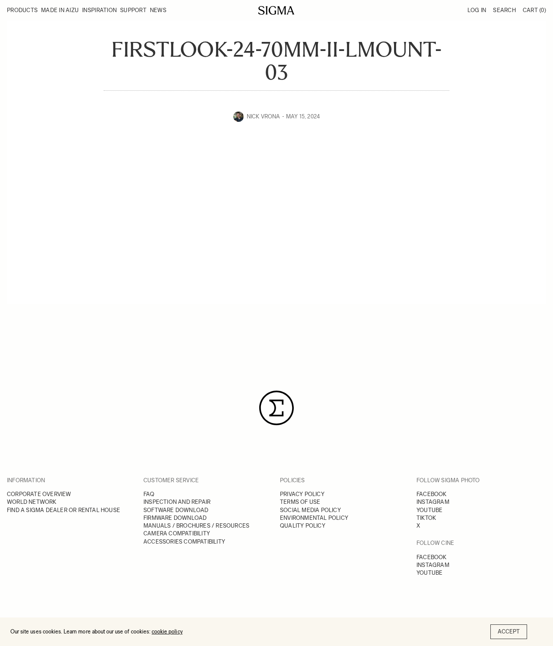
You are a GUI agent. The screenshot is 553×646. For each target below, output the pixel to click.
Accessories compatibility (184, 541)
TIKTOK (426, 518)
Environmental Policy (314, 518)
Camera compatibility (176, 533)
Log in (476, 10)
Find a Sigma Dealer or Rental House (63, 510)
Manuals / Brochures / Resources (196, 525)
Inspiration (99, 10)
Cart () (534, 10)
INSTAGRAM (432, 502)
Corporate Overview (39, 494)
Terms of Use (300, 502)
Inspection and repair (176, 502)
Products (22, 10)
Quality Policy (302, 525)
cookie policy (167, 631)
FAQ (149, 494)
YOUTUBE (429, 510)
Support (133, 10)
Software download (175, 510)
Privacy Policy (302, 494)
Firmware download (175, 518)
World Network (32, 502)
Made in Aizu (60, 10)
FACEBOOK (431, 494)
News (158, 10)
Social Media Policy (310, 510)
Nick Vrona (263, 116)
